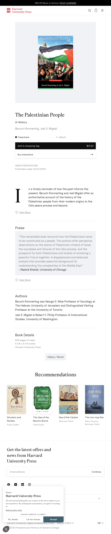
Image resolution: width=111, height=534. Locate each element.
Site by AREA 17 (65, 523)
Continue (96, 471)
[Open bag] (96, 10)
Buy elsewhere (25, 154)
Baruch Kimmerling (27, 128)
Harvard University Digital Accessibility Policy (30, 523)
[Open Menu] (102, 10)
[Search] (89, 10)
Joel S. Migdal (48, 128)
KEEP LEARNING (68, 3)
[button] (55, 212)
